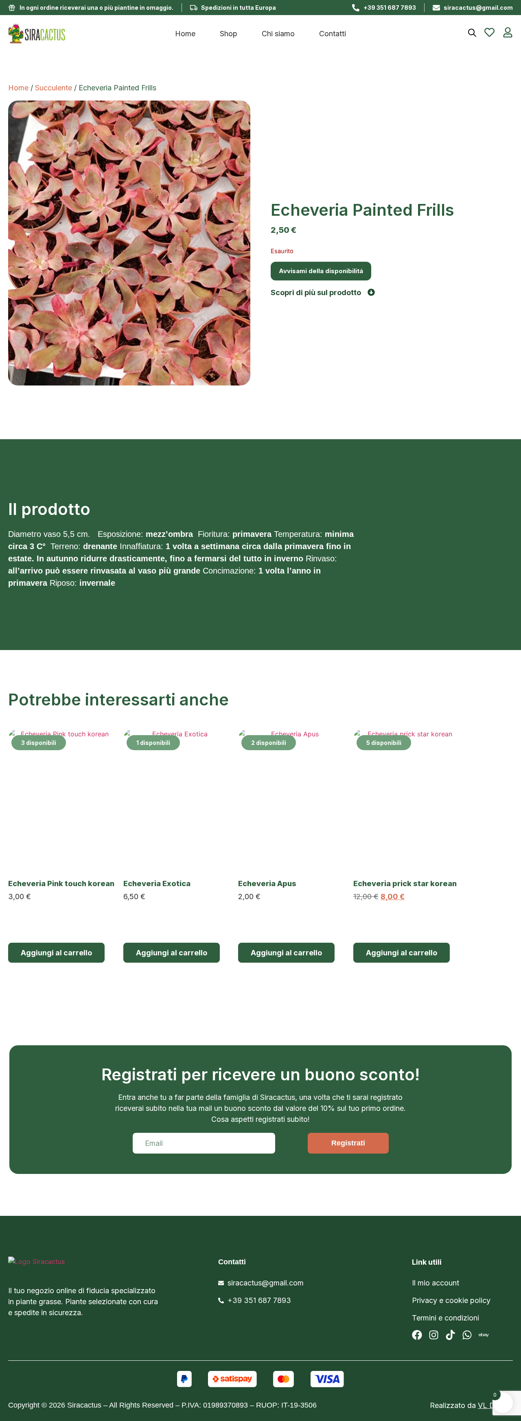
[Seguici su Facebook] (417, 1335)
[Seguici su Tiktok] (450, 1335)
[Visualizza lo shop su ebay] (484, 1335)
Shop (228, 33)
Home (185, 33)
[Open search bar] (472, 33)
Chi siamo (278, 33)
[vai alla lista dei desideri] (489, 32)
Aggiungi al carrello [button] (56, 952)
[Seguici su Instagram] (434, 1335)
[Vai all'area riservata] (508, 32)
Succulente (53, 87)
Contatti (332, 33)
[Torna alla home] (71, 33)
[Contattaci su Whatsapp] (467, 1335)
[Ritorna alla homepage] (73, 1267)
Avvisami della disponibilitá (321, 271)
